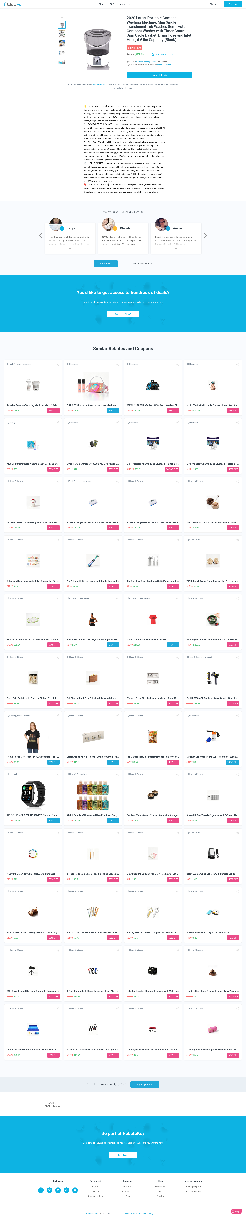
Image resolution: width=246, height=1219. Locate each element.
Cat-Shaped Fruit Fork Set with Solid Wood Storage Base (95, 698)
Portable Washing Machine (147, 62)
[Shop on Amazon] (113, 1106)
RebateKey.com (99, 84)
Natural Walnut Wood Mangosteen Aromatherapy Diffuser (36, 932)
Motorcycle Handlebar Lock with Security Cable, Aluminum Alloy (159, 1049)
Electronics (73, 364)
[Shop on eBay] (137, 1106)
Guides (160, 1196)
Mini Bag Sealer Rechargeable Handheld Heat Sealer (213, 1049)
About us (127, 1186)
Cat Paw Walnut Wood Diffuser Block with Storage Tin (154, 815)
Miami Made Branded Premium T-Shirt (146, 639)
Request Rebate (159, 75)
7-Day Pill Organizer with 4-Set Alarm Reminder (31, 874)
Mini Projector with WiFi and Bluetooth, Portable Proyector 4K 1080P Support (166, 464)
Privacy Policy (146, 1213)
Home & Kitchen (164, 64)
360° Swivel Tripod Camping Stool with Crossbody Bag (34, 991)
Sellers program (193, 1191)
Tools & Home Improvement (20, 364)
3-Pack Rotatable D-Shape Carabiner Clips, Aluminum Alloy (97, 991)
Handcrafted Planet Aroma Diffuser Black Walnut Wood (214, 991)
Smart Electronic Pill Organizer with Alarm (207, 932)
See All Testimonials (142, 263)
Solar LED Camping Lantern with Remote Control (211, 874)
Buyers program (193, 1186)
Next (205, 235)
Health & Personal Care (78, 774)
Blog (128, 1196)
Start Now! (105, 263)
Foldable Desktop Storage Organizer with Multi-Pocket (154, 991)
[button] (58, 364)
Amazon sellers (95, 1196)
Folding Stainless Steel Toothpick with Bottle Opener (153, 932)
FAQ (112, 4)
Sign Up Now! (123, 313)
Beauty (12, 422)
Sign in (95, 1191)
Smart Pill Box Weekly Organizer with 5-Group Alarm (213, 815)
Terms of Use (130, 1213)
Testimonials (160, 1186)
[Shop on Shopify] (185, 1106)
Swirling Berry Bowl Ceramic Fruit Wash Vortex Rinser (213, 639)
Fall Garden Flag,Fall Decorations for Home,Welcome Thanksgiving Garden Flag (167, 756)
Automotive (194, 715)
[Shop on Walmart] (89, 1106)
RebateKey (91, 1213)
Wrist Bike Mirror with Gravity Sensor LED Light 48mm (94, 1049)
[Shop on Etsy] (161, 1106)
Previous (40, 235)
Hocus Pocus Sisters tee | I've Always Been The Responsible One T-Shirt (43, 756)
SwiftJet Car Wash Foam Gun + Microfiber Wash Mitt (213, 756)
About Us (125, 4)
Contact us (127, 1191)
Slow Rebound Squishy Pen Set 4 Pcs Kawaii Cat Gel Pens (156, 874)
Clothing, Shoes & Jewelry (79, 598)
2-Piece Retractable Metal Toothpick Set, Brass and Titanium (98, 874)
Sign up (95, 1186)
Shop (101, 4)
